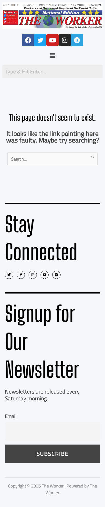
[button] (52, 55)
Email (11, 416)
